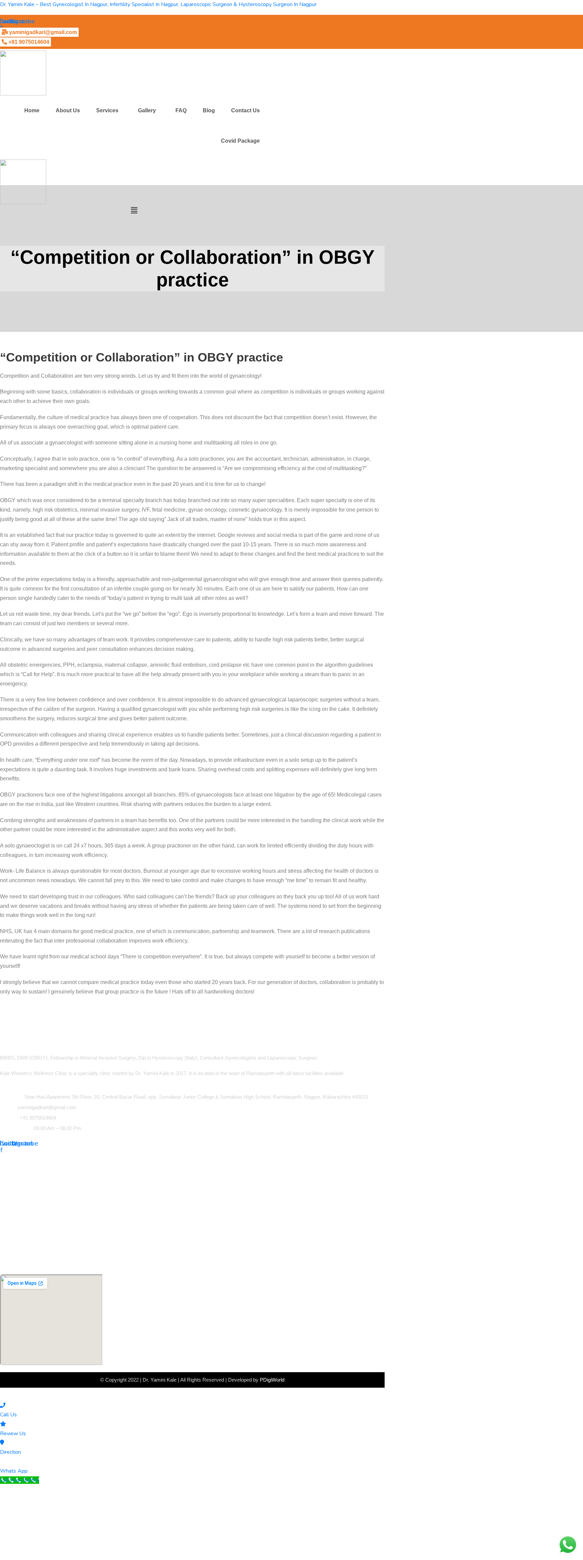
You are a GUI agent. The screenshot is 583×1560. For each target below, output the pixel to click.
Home (31, 110)
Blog (209, 110)
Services (107, 110)
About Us (68, 110)
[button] (109, 110)
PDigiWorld (272, 1380)
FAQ (181, 110)
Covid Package (240, 141)
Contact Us (245, 110)
